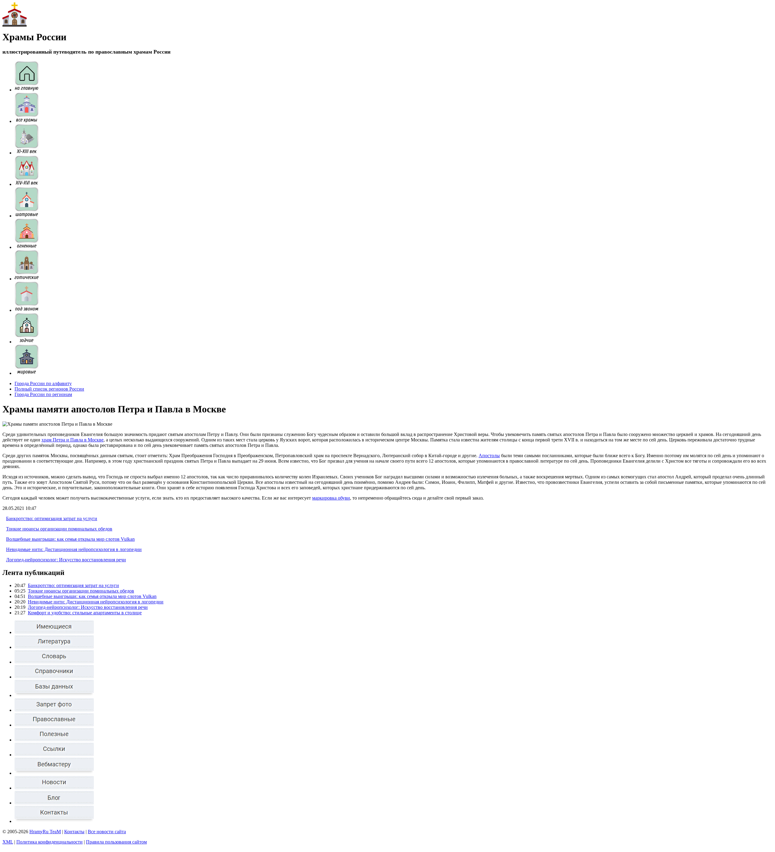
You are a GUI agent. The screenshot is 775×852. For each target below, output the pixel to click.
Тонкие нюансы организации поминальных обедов (59, 528)
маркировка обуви (331, 497)
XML (7, 841)
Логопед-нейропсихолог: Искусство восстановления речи (66, 559)
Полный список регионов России (49, 388)
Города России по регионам (43, 394)
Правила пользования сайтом (116, 841)
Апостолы (489, 455)
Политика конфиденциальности (49, 841)
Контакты (74, 831)
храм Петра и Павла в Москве (72, 439)
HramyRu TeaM (45, 831)
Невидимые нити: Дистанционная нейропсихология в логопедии (74, 549)
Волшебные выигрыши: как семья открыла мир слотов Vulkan (70, 539)
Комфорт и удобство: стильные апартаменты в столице (85, 612)
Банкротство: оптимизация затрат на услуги (51, 518)
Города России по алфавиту (43, 383)
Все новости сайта (107, 831)
